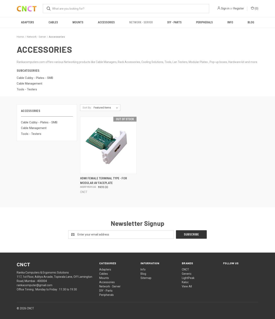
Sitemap (146, 278)
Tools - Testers (31, 134)
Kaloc (185, 282)
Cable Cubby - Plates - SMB (39, 122)
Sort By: (87, 107)
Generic (186, 273)
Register (238, 8)
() (256, 8)
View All (187, 286)
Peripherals (204, 22)
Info (230, 22)
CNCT (185, 269)
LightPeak (188, 278)
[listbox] (106, 108)
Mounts (77, 22)
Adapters (27, 22)
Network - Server (141, 22)
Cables (53, 22)
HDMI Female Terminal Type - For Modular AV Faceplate (103, 181)
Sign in (225, 8)
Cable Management (34, 128)
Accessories (106, 22)
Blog (251, 22)
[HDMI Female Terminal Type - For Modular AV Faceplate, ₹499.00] (108, 145)
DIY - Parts (174, 22)
